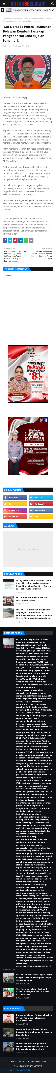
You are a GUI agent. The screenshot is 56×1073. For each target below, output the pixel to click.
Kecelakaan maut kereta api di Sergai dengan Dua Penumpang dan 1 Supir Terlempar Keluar (34, 977)
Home (13, 1061)
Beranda (6, 18)
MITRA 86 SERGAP (35, 1066)
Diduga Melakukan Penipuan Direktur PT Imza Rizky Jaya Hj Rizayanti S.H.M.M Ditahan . (34, 1018)
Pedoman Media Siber (37, 1061)
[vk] (41, 510)
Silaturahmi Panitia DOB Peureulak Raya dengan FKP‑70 (33, 599)
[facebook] (15, 497)
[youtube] (15, 516)
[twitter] (41, 497)
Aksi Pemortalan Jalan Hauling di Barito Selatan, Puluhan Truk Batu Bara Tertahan (32, 992)
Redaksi (8, 46)
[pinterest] (41, 503)
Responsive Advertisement (28, 549)
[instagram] (15, 510)
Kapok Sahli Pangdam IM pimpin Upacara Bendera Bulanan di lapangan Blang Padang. (34, 1032)
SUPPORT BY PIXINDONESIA (16, 1070)
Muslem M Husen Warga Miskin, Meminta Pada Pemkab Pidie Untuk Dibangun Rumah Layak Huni (33, 1046)
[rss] (15, 503)
